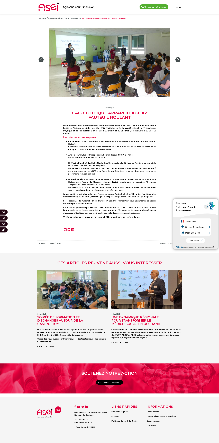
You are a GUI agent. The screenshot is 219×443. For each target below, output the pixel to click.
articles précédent (51, 243)
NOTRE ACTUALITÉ (72, 18)
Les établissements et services (161, 416)
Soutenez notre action (156, 7)
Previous (41, 59)
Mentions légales (119, 411)
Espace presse (153, 421)
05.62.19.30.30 (85, 419)
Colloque (109, 108)
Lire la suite (46, 346)
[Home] (66, 7)
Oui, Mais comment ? (109, 382)
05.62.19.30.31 (85, 422)
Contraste (6, 230)
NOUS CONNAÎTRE (55, 18)
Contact (115, 416)
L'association (153, 411)
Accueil (42, 18)
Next (177, 59)
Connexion (152, 425)
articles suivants (169, 243)
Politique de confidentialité (124, 421)
